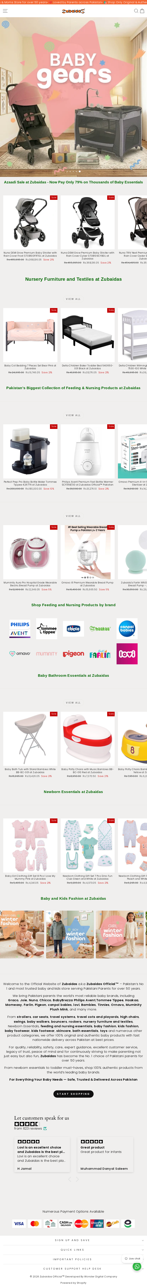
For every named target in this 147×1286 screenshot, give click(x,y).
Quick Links (72, 1250)
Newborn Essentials (23, 1026)
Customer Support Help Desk (72, 1269)
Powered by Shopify (73, 1282)
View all (73, 299)
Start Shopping (73, 1094)
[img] (75, 1124)
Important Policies (72, 1259)
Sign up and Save (72, 1240)
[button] (70, 1179)
